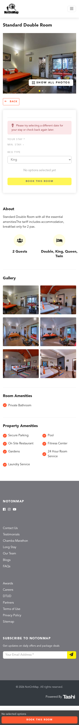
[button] (39, 91)
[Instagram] (9, 509)
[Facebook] (4, 509)
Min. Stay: (15, 145)
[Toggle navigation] (71, 9)
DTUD (7, 596)
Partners (8, 602)
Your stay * (16, 139)
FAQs (6, 566)
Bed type (14, 152)
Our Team (9, 553)
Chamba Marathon (15, 541)
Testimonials (11, 534)
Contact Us (10, 528)
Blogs (7, 560)
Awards (8, 583)
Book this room (39, 181)
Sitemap (8, 621)
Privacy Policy (12, 615)
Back (13, 101)
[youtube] (14, 509)
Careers (8, 589)
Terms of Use (11, 609)
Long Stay (9, 547)
